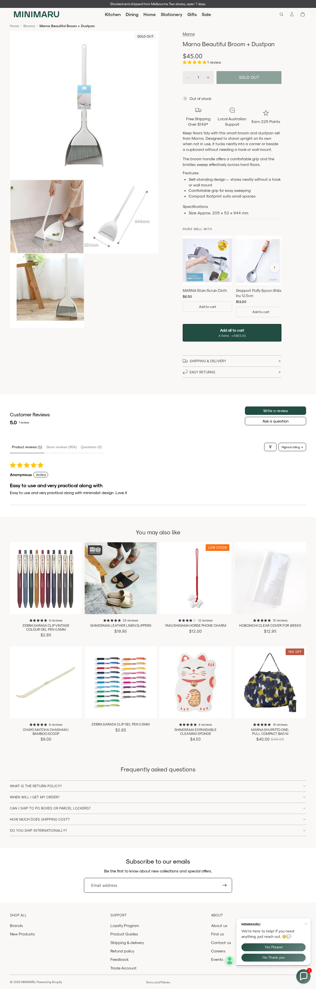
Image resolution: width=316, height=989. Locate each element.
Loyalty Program (124, 925)
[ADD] (223, 606)
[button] (195, 62)
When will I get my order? (34, 797)
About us (219, 925)
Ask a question (275, 421)
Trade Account (123, 968)
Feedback (119, 959)
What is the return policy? (36, 786)
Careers (218, 951)
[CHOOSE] (74, 606)
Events (217, 959)
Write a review (275, 410)
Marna (189, 33)
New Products (22, 933)
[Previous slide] (17, 578)
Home (14, 26)
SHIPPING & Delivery (208, 361)
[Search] (281, 14)
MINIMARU (28, 982)
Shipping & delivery (127, 942)
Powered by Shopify (49, 982)
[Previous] (190, 267)
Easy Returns (202, 372)
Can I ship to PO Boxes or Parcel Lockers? (50, 808)
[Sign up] (224, 885)
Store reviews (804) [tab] (61, 447)
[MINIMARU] (36, 14)
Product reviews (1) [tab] (27, 447)
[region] (232, 277)
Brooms (29, 26)
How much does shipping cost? (40, 819)
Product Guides (124, 933)
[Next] (274, 267)
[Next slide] (74, 578)
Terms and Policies (158, 982)
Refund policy (122, 951)
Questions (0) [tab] (91, 447)
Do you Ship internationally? (38, 830)
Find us (217, 933)
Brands (16, 925)
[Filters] (270, 447)
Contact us (221, 942)
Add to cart (207, 306)
